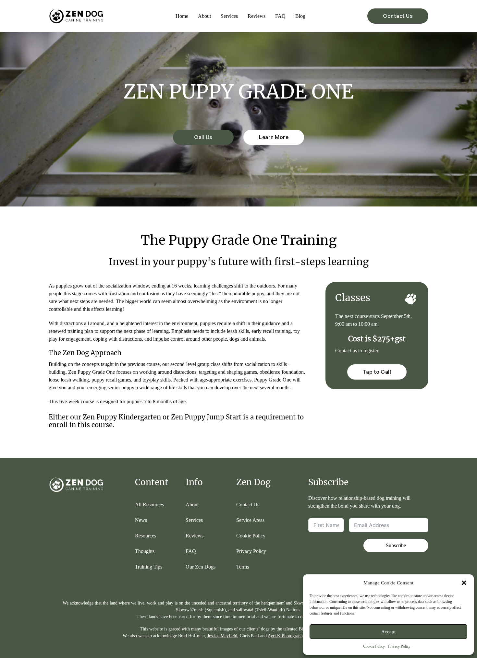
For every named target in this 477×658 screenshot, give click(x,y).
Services (229, 16)
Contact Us (398, 16)
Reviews (256, 16)
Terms (242, 567)
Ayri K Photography (286, 635)
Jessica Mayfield (222, 635)
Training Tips (148, 567)
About (204, 16)
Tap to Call (377, 372)
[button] (464, 583)
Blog (300, 16)
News (141, 520)
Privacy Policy (399, 646)
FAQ (280, 16)
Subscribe (396, 545)
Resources (145, 535)
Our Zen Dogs (200, 567)
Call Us (203, 137)
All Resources (149, 504)
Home (182, 16)
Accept (388, 631)
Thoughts (144, 551)
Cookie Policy (374, 646)
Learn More (273, 137)
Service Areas (250, 520)
